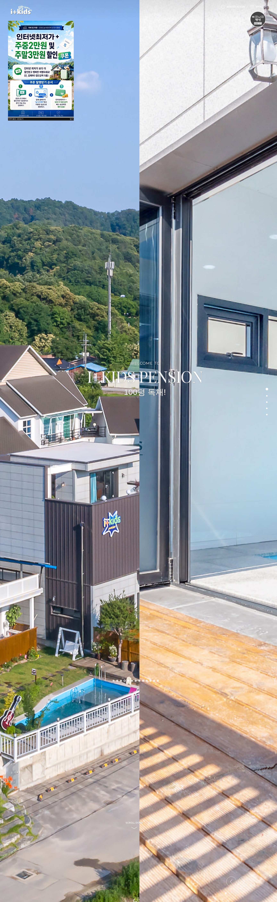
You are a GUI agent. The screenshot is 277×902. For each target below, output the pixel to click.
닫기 (71, 119)
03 (267, 402)
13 (158, 681)
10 (147, 681)
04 (267, 408)
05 (267, 414)
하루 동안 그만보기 (15, 119)
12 (154, 681)
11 (150, 681)
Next (251, 889)
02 (267, 396)
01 (267, 389)
